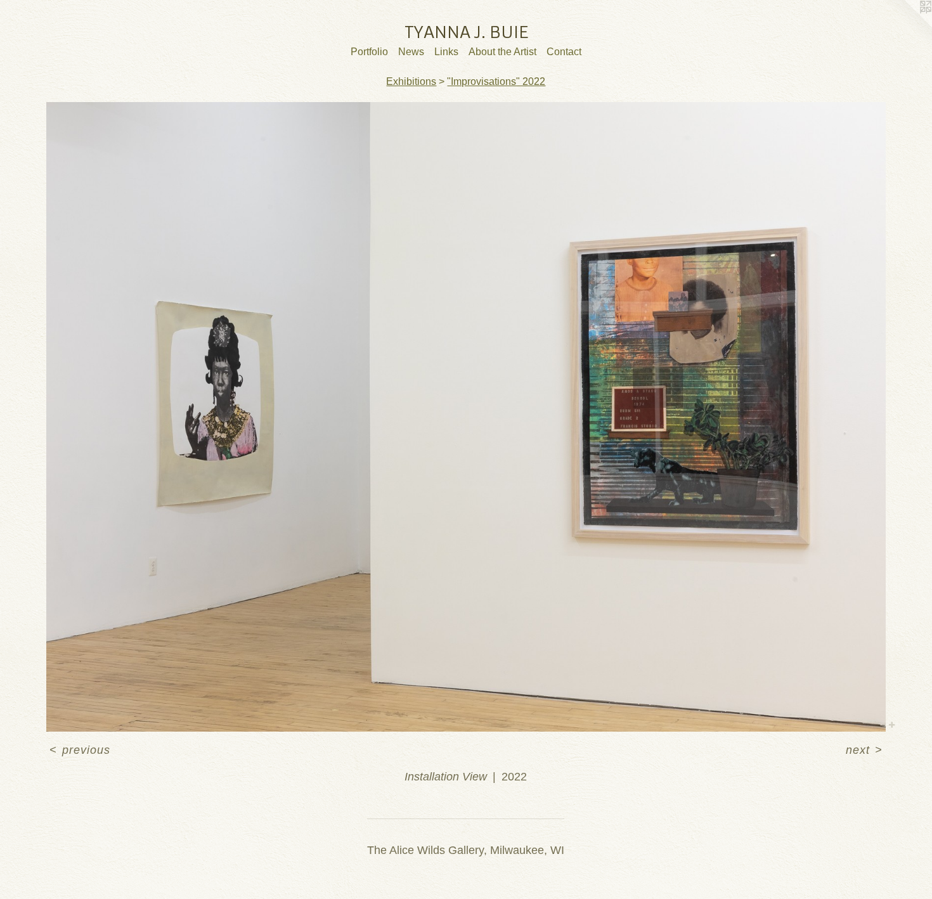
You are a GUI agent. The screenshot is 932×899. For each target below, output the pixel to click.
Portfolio (369, 51)
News (411, 51)
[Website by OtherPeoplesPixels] (906, 25)
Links (446, 51)
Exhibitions (411, 81)
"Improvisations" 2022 (496, 81)
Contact (564, 51)
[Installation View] (465, 417)
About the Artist (502, 51)
